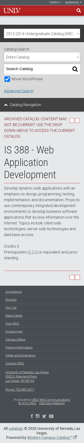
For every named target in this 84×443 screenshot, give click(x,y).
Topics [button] (54, 2)
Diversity (11, 299)
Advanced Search (18, 91)
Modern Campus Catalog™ (49, 437)
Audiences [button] (72, 2)
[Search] (75, 69)
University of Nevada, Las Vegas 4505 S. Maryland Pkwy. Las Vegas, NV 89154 (27, 376)
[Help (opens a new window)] (77, 120)
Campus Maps (15, 339)
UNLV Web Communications (51, 399)
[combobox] (42, 33)
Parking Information (19, 347)
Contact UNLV (14, 363)
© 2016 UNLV (27, 403)
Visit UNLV (12, 323)
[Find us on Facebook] (32, 416)
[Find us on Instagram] (44, 416)
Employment (14, 331)
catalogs (16, 428)
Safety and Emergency (20, 355)
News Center (13, 315)
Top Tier (11, 307)
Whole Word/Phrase (27, 79)
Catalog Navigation (25, 104)
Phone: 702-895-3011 (19, 389)
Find (79, 10)
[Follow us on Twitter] (37, 416)
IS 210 (32, 252)
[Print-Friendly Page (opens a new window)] (71, 120)
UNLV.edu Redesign (52, 403)
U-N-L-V (12, 10)
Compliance (13, 291)
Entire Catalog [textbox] (17, 57)
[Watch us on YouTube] (51, 416)
